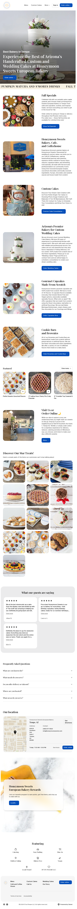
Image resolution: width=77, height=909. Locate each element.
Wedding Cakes (48, 881)
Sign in (55, 5)
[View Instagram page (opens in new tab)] (7, 904)
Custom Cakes (36, 5)
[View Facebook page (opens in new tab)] (4, 904)
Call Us (29, 884)
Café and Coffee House (16, 885)
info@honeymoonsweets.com (52, 731)
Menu (26, 5)
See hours (56, 747)
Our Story (46, 884)
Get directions (68, 722)
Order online (68, 747)
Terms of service (15, 896)
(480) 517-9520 (48, 729)
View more (9, 613)
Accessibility (28, 896)
